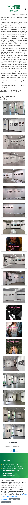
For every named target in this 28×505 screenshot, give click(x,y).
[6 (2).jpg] (14, 380)
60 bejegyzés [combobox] (13, 443)
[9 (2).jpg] (14, 431)
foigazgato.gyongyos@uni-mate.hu (13, 472)
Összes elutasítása (5, 502)
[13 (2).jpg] (14, 142)
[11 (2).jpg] (14, 108)
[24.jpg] (14, 295)
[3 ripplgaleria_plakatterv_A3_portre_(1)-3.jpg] (14, 329)
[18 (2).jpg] (14, 193)
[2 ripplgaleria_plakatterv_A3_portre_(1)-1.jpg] (14, 312)
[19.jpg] (14, 227)
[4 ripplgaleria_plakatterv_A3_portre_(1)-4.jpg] (14, 346)
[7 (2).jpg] (14, 397)
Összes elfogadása (14, 499)
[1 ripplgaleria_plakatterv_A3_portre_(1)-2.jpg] (14, 244)
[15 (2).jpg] (14, 176)
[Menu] (25, 9)
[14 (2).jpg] (14, 159)
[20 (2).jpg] (14, 261)
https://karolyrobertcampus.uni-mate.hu (12, 469)
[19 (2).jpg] (14, 210)
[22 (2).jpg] (14, 278)
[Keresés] (2, 9)
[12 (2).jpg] (14, 125)
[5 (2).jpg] (14, 363)
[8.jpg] (14, 414)
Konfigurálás (4, 499)
